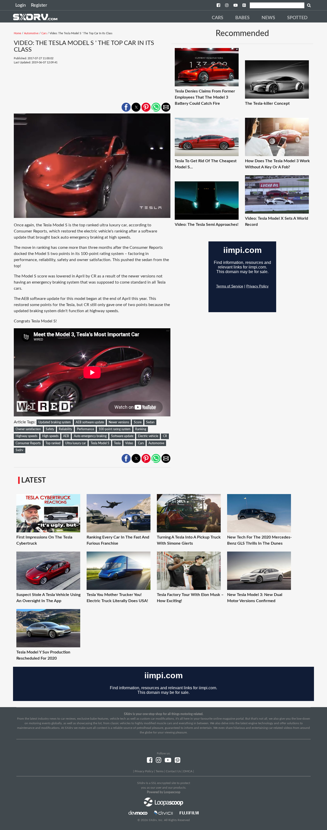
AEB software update (90, 422)
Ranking (140, 429)
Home (17, 33)
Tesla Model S (100, 443)
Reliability (65, 429)
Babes (242, 18)
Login (20, 5)
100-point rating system (115, 429)
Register (39, 5)
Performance (85, 429)
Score (138, 422)
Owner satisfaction (28, 429)
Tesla (117, 443)
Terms (160, 771)
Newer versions (119, 422)
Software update (122, 436)
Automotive (31, 33)
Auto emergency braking (90, 436)
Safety (50, 429)
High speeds (50, 436)
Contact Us (173, 771)
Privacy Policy (144, 771)
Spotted (297, 18)
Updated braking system (54, 422)
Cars (217, 18)
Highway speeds (26, 436)
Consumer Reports (28, 443)
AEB (66, 436)
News (268, 18)
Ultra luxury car (75, 443)
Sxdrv (19, 450)
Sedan (150, 422)
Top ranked (53, 443)
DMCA (187, 771)
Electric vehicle (148, 436)
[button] (126, 107)
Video (129, 443)
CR (165, 436)
